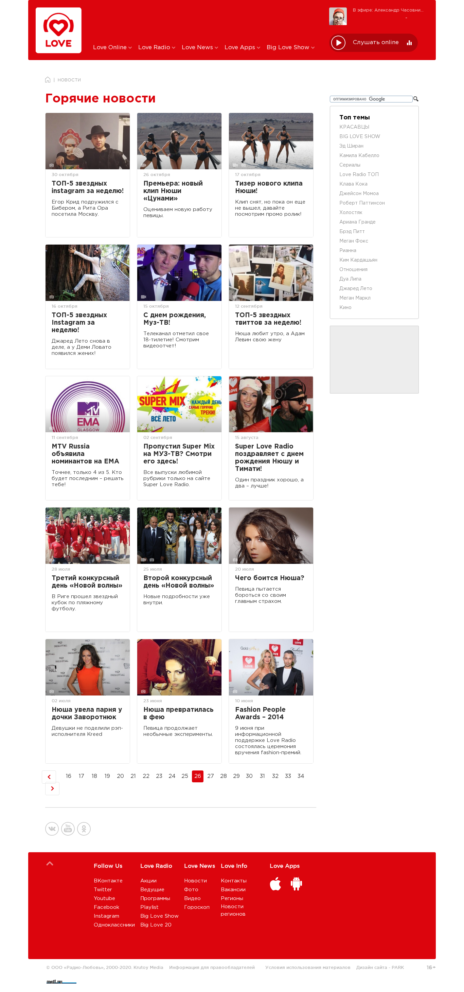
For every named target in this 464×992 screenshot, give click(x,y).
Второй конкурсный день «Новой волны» (178, 582)
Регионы (232, 898)
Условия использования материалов (308, 967)
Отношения (353, 270)
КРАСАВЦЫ (354, 127)
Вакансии (233, 890)
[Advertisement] (206, 21)
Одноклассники (114, 925)
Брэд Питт (352, 232)
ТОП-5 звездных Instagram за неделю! (79, 322)
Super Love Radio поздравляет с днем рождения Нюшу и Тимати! (269, 458)
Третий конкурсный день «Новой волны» (87, 582)
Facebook (106, 907)
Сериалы (349, 165)
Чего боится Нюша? (269, 578)
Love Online (110, 47)
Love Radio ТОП (359, 175)
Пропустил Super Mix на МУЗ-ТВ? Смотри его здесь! (179, 454)
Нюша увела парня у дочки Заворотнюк (87, 713)
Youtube (104, 898)
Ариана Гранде (357, 222)
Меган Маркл (355, 298)
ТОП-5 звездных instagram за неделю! (88, 187)
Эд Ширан (351, 146)
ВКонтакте (108, 881)
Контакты (234, 881)
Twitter (103, 890)
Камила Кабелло (359, 156)
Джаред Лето (355, 289)
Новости (195, 881)
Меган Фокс (353, 241)
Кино (345, 308)
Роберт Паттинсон (362, 203)
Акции (148, 881)
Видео (192, 898)
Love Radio (155, 47)
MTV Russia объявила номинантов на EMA (85, 454)
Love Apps (241, 47)
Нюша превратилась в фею (178, 713)
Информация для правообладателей (212, 967)
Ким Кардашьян (358, 260)
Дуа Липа (350, 279)
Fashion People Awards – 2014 (260, 713)
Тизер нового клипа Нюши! (269, 187)
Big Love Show (289, 47)
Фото (191, 890)
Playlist (149, 907)
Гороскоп (197, 907)
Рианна (347, 251)
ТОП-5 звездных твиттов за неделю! (268, 319)
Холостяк (350, 213)
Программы (155, 898)
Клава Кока (353, 184)
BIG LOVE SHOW (359, 137)
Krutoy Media (148, 967)
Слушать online (376, 42)
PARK (398, 967)
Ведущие (152, 890)
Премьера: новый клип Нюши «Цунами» (173, 191)
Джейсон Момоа (359, 194)
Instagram (106, 916)
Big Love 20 (156, 925)
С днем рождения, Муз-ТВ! (174, 319)
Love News (198, 47)
